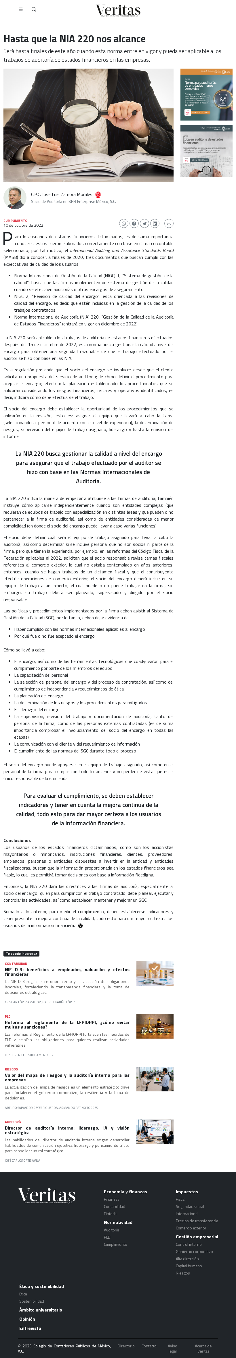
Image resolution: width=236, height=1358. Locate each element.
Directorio (126, 1346)
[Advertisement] (206, 208)
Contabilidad (114, 1206)
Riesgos (183, 1273)
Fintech (110, 1213)
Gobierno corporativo (194, 1251)
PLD (107, 1237)
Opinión (27, 1319)
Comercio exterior (191, 1228)
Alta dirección (187, 1259)
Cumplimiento (115, 1244)
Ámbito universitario (40, 1309)
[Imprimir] (169, 223)
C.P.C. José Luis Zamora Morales (61, 194)
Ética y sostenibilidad (41, 1286)
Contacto (149, 1346)
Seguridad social (190, 1206)
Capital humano (189, 1266)
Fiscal (180, 1199)
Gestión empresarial (197, 1236)
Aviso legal (172, 1348)
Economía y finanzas (125, 1191)
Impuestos (187, 1191)
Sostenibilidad (31, 1301)
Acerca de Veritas (203, 1348)
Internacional (187, 1213)
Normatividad (118, 1222)
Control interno (189, 1244)
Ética (23, 1294)
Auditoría (111, 1230)
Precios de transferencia (197, 1221)
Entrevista (30, 1328)
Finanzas (111, 1199)
